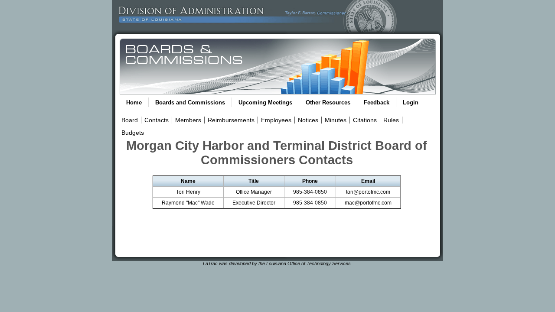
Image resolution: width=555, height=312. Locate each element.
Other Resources (328, 102)
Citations (365, 120)
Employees (276, 120)
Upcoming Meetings (265, 102)
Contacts (156, 120)
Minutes (335, 120)
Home (134, 102)
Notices (308, 120)
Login (410, 102)
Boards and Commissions (190, 102)
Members (188, 120)
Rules (391, 120)
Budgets (132, 132)
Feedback (376, 102)
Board (129, 120)
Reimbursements (231, 120)
